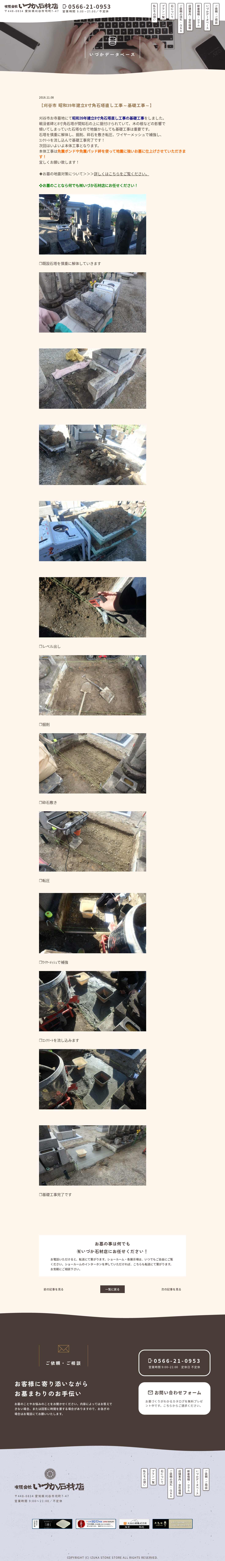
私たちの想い (154, 13)
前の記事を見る (54, 1289)
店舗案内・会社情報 (190, 17)
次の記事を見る (171, 1289)
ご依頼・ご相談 (216, 14)
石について (172, 11)
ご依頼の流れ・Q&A (181, 18)
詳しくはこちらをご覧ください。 (121, 173)
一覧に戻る (112, 1289)
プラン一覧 (163, 11)
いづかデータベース (207, 17)
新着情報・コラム (199, 16)
